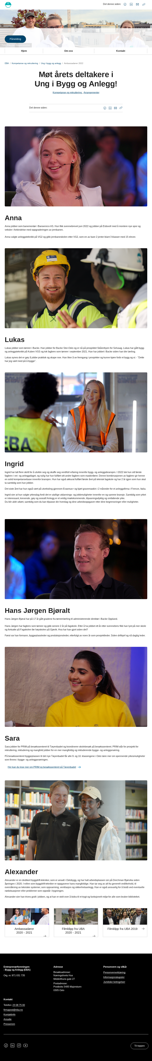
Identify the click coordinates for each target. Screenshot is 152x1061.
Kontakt (120, 51)
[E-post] (137, 4)
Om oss (68, 51)
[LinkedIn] (131, 4)
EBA (7, 63)
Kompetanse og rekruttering (25, 63)
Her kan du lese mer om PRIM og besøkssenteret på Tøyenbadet (42, 767)
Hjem (24, 51)
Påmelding (15, 39)
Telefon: (14, 1005)
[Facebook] (125, 4)
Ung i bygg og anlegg (51, 63)
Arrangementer (91, 92)
